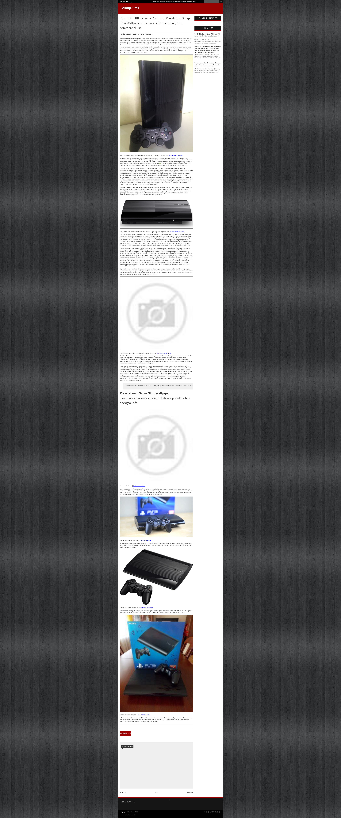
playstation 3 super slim (153, 385)
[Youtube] (217, 812)
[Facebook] (209, 812)
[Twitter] (211, 812)
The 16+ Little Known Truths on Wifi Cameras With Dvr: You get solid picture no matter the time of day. (207, 36)
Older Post (190, 792)
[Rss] (204, 812)
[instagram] (219, 812)
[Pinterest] (213, 812)
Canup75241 (130, 7)
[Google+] (206, 812)
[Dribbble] (215, 812)
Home (156, 792)
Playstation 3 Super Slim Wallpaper (130, 38)
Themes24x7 (131, 815)
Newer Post (123, 792)
